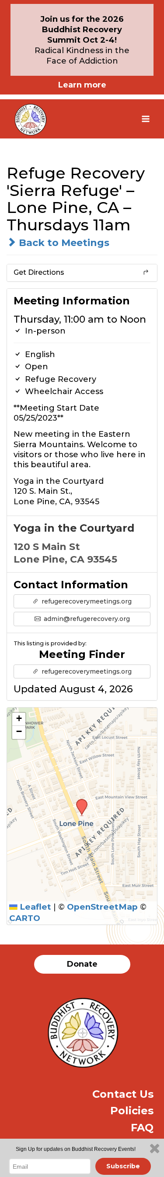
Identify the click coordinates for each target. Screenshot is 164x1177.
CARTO (24, 918)
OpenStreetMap (102, 907)
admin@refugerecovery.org (86, 619)
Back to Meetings (62, 243)
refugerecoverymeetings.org (86, 601)
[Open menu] (145, 118)
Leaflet (34, 907)
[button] (78, 801)
